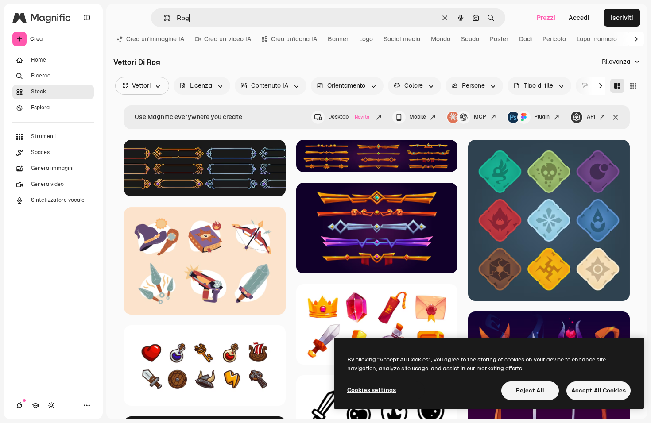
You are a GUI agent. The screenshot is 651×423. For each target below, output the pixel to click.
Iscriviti (622, 18)
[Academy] (35, 405)
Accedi (579, 18)
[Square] (633, 86)
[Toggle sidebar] (87, 18)
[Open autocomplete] (163, 18)
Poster (499, 39)
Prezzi (546, 18)
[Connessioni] (19, 405)
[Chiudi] (615, 117)
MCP (480, 116)
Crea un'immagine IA (155, 39)
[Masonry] (617, 86)
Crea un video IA (227, 39)
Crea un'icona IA (294, 39)
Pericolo (554, 39)
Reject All (530, 390)
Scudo (470, 39)
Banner (338, 39)
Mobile (417, 116)
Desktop (348, 116)
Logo (366, 39)
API (591, 116)
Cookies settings (371, 390)
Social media (402, 39)
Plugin (542, 116)
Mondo (440, 39)
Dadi (525, 39)
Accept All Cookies (598, 390)
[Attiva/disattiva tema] (51, 405)
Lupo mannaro (597, 39)
